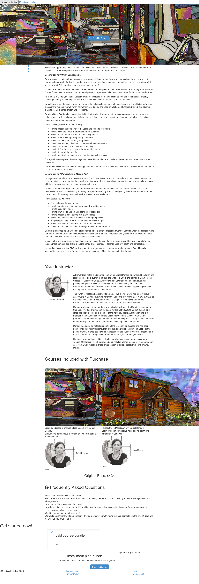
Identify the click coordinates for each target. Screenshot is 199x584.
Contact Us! (138, 573)
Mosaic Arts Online (28, 1)
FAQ (135, 570)
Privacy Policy (72, 573)
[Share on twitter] (28, 68)
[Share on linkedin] (28, 71)
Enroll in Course (99, 566)
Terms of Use (72, 570)
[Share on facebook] (28, 66)
